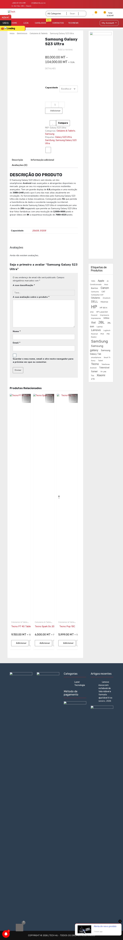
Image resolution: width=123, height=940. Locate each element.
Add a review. (65, 49)
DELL (94, 301)
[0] (19, 927)
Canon (105, 288)
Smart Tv (107, 357)
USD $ (7, 22)
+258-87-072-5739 (19, 3)
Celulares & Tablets (39, 33)
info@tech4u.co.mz (38, 3)
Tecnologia (79, 685)
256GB (35, 230)
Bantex (94, 288)
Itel (93, 322)
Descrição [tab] (17, 160)
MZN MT (6, 17)
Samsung (49, 134)
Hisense (104, 302)
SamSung (50, 140)
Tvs (92, 375)
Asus (106, 284)
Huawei (94, 315)
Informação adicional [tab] (42, 160)
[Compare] (48, 150)
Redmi (93, 337)
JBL (101, 322)
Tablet (100, 361)
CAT (103, 291)
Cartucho (95, 292)
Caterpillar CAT (97, 295)
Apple (101, 280)
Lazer (77, 682)
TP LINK (103, 372)
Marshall (94, 334)
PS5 (108, 334)
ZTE (93, 379)
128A (93, 281)
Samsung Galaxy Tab (100, 352)
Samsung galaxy (96, 348)
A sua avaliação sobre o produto (31, 297)
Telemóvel (104, 367)
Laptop (100, 327)
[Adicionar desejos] (53, 123)
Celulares (95, 297)
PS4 (102, 334)
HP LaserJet (102, 312)
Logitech (107, 330)
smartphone (96, 357)
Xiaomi (101, 375)
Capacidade (51, 87)
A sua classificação (24, 285)
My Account (108, 23)
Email (16, 342)
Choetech (106, 298)
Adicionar (55, 110)
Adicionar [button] (21, 643)
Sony (93, 361)
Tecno (95, 364)
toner (94, 371)
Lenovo (96, 330)
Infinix (106, 318)
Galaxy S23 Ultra (63, 137)
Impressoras (96, 318)
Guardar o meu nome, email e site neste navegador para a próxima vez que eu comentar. (43, 360)
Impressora (104, 315)
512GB (43, 230)
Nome (17, 331)
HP (94, 306)
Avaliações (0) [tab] (19, 165)
